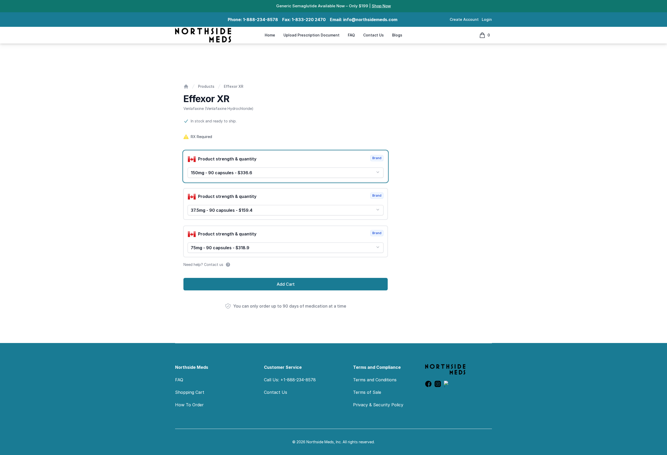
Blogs (397, 35)
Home (270, 35)
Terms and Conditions (375, 379)
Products (206, 86)
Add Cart (286, 284)
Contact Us (373, 35)
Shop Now (381, 5)
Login (487, 19)
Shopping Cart (189, 392)
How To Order (189, 404)
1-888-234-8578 (260, 19)
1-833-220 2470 (309, 19)
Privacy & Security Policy (378, 404)
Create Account (464, 19)
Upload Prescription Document (311, 35)
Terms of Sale (367, 392)
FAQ (351, 35)
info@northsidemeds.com (370, 19)
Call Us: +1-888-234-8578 (290, 379)
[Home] (186, 86)
